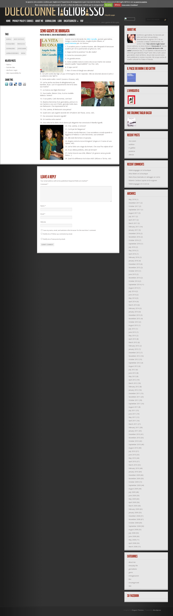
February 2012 (134, 387)
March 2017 (133, 223)
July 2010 (132, 451)
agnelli (8, 39)
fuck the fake (10, 67)
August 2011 (133, 407)
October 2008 (134, 523)
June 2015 (132, 274)
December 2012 (134, 353)
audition (132, 144)
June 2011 (132, 414)
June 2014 (132, 295)
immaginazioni (134, 576)
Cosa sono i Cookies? (130, 5)
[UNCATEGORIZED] (61, 35)
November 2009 (134, 479)
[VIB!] (81, 21)
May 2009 (132, 499)
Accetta (108, 5)
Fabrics (8, 64)
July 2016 (132, 247)
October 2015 (134, 271)
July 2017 (132, 216)
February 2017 (134, 227)
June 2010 (132, 455)
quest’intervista (70, 43)
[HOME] (8, 21)
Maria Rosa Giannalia (136, 177)
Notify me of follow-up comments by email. (57, 234)
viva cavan (132, 141)
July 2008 (132, 533)
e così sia (146, 184)
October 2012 (134, 359)
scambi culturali (132, 59)
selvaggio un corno (153, 177)
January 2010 (133, 472)
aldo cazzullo (19, 39)
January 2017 (133, 230)
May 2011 (132, 417)
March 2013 (133, 342)
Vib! (130, 586)
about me (132, 562)
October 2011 (134, 400)
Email (42, 214)
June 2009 (132, 496)
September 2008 (135, 526)
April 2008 (132, 543)
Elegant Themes (138, 610)
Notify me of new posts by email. (54, 239)
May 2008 (132, 540)
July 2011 (132, 410)
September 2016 (135, 244)
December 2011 (134, 393)
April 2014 (132, 302)
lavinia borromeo (12, 53)
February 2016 (134, 257)
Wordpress (157, 610)
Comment (44, 184)
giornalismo (10, 48)
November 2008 (134, 519)
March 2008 (133, 547)
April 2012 (132, 380)
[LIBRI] (60, 21)
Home (86, 22)
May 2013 (132, 336)
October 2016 (134, 240)
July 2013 (132, 329)
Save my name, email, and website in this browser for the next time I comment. (69, 230)
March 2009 (133, 506)
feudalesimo (10, 44)
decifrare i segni (11, 70)
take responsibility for (13, 73)
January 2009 (133, 513)
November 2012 (134, 356)
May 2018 (132, 199)
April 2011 (132, 421)
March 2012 (133, 383)
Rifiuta (117, 5)
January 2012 (133, 390)
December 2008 (134, 516)
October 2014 (134, 281)
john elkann (22, 48)
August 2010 (133, 448)
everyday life (133, 566)
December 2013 (134, 315)
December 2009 (134, 475)
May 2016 (132, 250)
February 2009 (134, 509)
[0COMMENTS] (71, 35)
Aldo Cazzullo (92, 39)
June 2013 (132, 332)
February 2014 (134, 308)
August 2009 (133, 489)
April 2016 (132, 254)
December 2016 (134, 233)
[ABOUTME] (39, 21)
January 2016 (133, 261)
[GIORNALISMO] (50, 21)
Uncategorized (95, 22)
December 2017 (134, 203)
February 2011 (134, 427)
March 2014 (133, 305)
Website (43, 222)
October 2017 (134, 206)
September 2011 (135, 404)
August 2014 (133, 288)
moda (23, 53)
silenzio (131, 155)
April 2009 (132, 502)
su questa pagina (140, 2)
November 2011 (134, 397)
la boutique (147, 170)
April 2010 (132, 461)
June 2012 (132, 373)
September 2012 (135, 363)
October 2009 (134, 482)
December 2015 (134, 264)
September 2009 (135, 485)
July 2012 (132, 370)
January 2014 (133, 312)
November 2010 (134, 438)
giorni (131, 572)
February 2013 (134, 346)
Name (43, 206)
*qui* (146, 53)
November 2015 (134, 268)
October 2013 (134, 322)
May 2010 (132, 458)
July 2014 (132, 291)
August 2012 (133, 366)
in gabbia (132, 148)
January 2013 (133, 349)
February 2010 (134, 468)
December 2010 (134, 434)
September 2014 (135, 285)
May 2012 (132, 376)
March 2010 (133, 465)
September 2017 (135, 210)
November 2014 (134, 278)
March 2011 (133, 424)
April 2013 (132, 339)
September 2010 (135, 444)
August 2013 (133, 325)
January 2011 (133, 431)
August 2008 (133, 530)
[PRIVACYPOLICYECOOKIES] (23, 21)
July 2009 (132, 492)
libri (130, 579)
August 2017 (133, 213)
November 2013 (134, 319)
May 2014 (132, 298)
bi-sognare (153, 180)
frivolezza (21, 44)
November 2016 (134, 237)
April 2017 (132, 220)
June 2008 (132, 536)
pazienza (132, 151)
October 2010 (134, 441)
